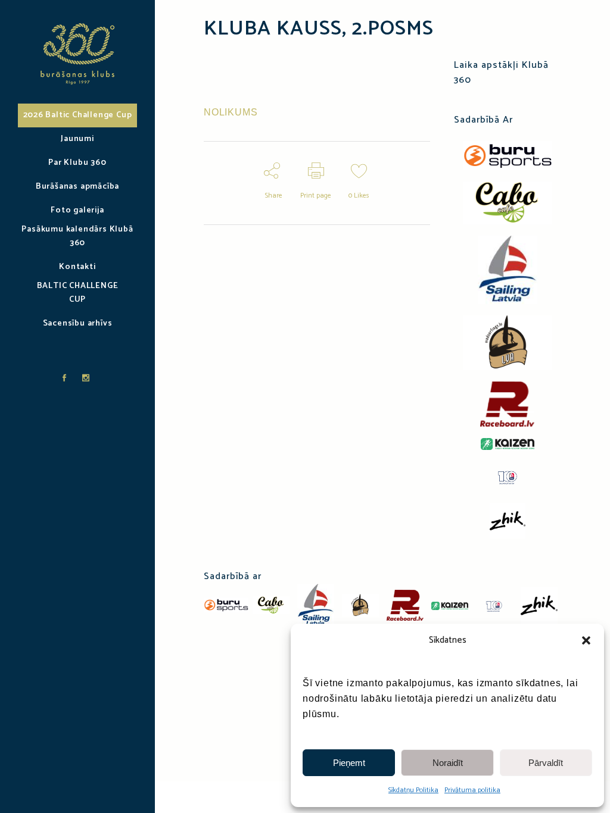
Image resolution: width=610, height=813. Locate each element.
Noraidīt (447, 763)
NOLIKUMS (230, 112)
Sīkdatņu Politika (413, 790)
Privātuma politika (472, 790)
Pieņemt (349, 763)
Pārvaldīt (545, 763)
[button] (586, 640)
